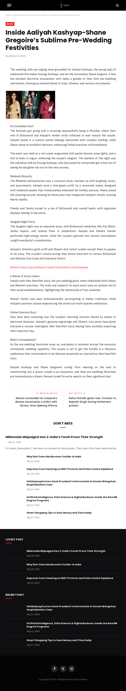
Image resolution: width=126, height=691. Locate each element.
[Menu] (9, 5)
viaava (24, 267)
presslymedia (80, 267)
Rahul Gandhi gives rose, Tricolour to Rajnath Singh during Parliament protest (92, 401)
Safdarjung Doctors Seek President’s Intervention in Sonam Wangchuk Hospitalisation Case (71, 483)
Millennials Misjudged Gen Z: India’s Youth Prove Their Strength (54, 437)
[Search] (117, 5)
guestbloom (37, 267)
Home (8, 15)
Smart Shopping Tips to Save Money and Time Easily (59, 512)
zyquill (51, 267)
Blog (10, 23)
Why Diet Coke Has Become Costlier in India (54, 456)
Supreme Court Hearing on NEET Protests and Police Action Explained (70, 469)
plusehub (63, 267)
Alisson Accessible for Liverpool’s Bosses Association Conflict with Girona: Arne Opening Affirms (36, 401)
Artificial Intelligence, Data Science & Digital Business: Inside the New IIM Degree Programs (72, 498)
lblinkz (14, 267)
